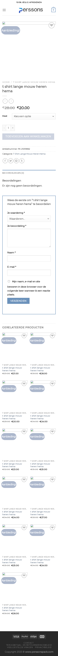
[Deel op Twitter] (10, 160)
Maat (4, 116)
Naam (11, 252)
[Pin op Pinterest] (16, 160)
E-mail (11, 267)
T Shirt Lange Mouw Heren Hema (34, 82)
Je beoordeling (16, 226)
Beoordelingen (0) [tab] (13, 173)
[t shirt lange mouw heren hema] (15, 348)
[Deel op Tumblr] (21, 160)
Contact (29, 643)
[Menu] (4, 10)
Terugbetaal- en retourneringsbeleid (29, 645)
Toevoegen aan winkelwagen (28, 136)
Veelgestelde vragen (20, 647)
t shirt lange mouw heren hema (12, 369)
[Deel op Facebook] (5, 160)
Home (6, 82)
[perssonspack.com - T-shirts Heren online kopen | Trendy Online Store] (29, 10)
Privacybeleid (43, 647)
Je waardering (16, 212)
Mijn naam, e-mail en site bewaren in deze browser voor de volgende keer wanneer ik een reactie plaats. (28, 288)
